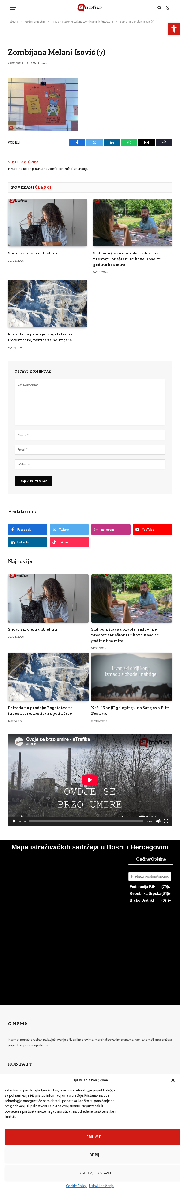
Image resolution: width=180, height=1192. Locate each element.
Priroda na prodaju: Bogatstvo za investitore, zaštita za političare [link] (40, 336)
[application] (90, 780)
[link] (174, 29)
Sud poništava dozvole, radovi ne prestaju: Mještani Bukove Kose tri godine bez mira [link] (127, 258)
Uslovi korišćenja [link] (101, 1186)
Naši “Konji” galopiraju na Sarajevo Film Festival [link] (130, 710)
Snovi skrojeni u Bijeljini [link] (32, 253)
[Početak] (14, 821)
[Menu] (13, 7)
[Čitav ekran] (166, 821)
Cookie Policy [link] (76, 1186)
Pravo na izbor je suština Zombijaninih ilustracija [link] (48, 169)
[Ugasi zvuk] (158, 821)
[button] (173, 1080)
